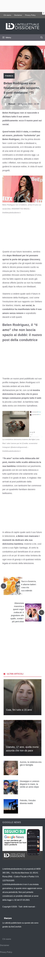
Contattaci (6, 911)
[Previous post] (3, 586)
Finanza (9, 76)
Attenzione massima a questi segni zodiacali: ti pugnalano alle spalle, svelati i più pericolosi (17, 612)
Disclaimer (18, 15)
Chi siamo (7, 15)
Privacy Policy (30, 15)
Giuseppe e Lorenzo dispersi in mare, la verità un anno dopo (29, 784)
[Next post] (41, 612)
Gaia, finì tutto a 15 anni (19, 709)
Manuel (11, 104)
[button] (41, 37)
